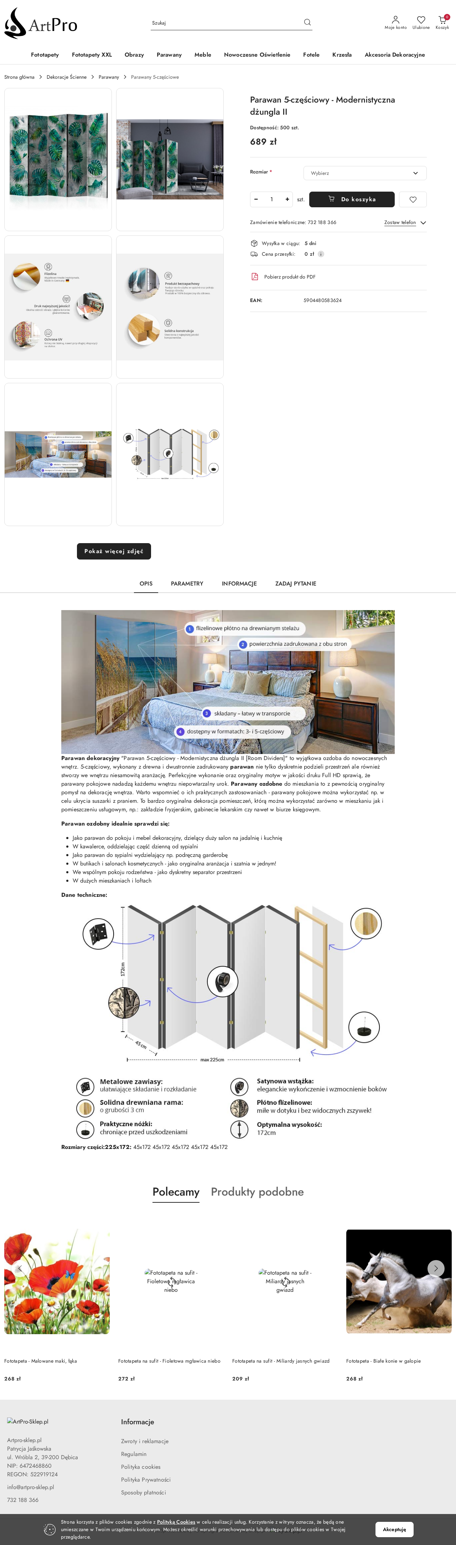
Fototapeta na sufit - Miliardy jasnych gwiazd (281, 1360)
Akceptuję (394, 1529)
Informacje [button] (137, 1422)
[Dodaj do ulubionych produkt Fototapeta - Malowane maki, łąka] (101, 1219)
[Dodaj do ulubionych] (413, 199)
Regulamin (133, 1454)
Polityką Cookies (176, 1521)
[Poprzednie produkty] (20, 1268)
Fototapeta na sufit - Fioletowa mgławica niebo (169, 1360)
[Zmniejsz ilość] (255, 199)
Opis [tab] (146, 583)
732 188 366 (22, 1500)
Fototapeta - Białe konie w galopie (383, 1360)
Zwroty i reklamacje (145, 1441)
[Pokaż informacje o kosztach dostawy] (321, 254)
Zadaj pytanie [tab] (295, 583)
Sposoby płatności (143, 1492)
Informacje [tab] (239, 583)
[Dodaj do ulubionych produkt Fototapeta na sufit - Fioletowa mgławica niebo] (215, 1219)
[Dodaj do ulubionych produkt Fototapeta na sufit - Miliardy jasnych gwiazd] (329, 1219)
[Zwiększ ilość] (287, 199)
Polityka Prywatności (146, 1480)
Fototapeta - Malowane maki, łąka (40, 1360)
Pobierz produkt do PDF (290, 276)
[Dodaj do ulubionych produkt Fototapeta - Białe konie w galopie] (443, 1219)
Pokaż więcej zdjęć (114, 551)
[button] (58, 159)
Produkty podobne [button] (257, 1192)
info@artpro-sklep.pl (30, 1487)
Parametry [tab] (187, 583)
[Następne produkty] (436, 1268)
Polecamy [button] (176, 1192)
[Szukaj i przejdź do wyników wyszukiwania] (307, 23)
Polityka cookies (141, 1467)
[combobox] (365, 173)
